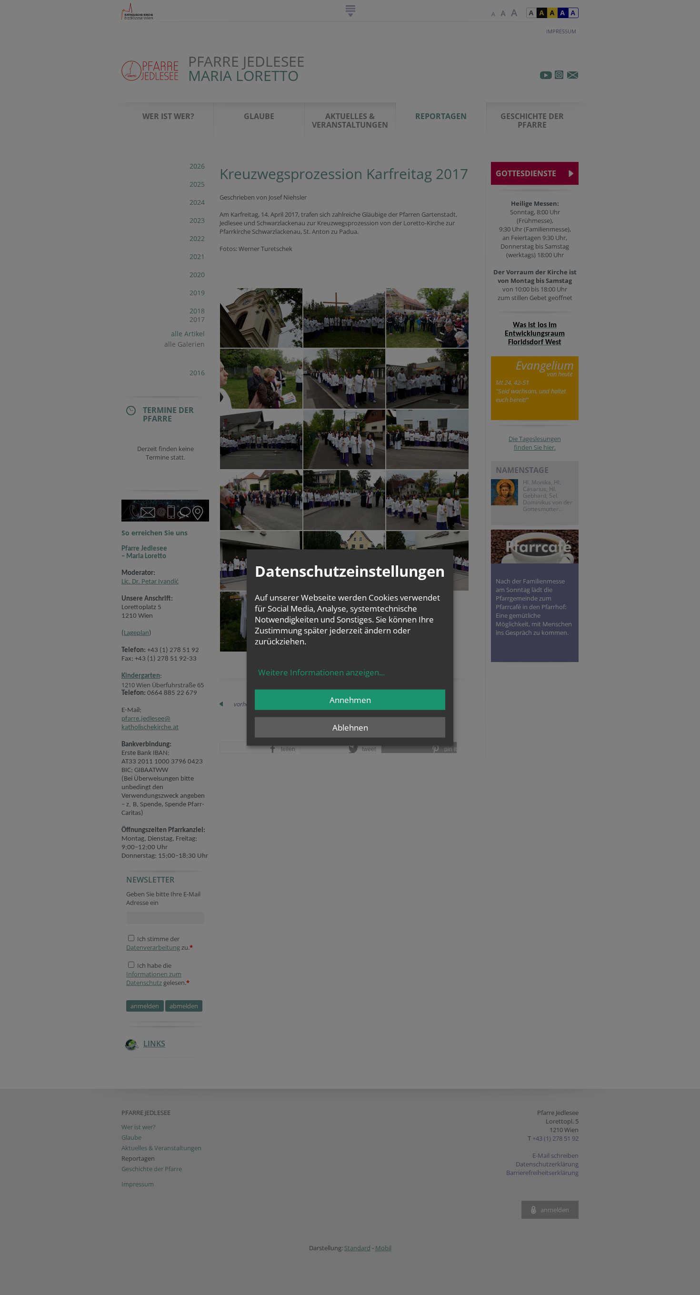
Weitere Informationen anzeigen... (321, 672)
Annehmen (350, 699)
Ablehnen (350, 727)
